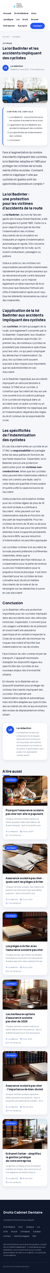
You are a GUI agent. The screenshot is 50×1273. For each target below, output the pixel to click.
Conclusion (14, 140)
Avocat (34, 19)
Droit (25, 19)
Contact (37, 25)
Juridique (8, 19)
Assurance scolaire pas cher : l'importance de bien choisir (24, 1087)
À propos (22, 25)
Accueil (7, 13)
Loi (17, 19)
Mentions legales (21, 1236)
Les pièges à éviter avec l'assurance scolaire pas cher (24, 948)
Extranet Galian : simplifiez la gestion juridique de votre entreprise (23, 1157)
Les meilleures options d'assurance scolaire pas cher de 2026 (20, 1017)
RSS (34, 1236)
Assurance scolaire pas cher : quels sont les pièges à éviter (24, 880)
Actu (33, 13)
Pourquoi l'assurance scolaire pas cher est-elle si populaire (25, 812)
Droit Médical (21, 13)
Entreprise (9, 25)
